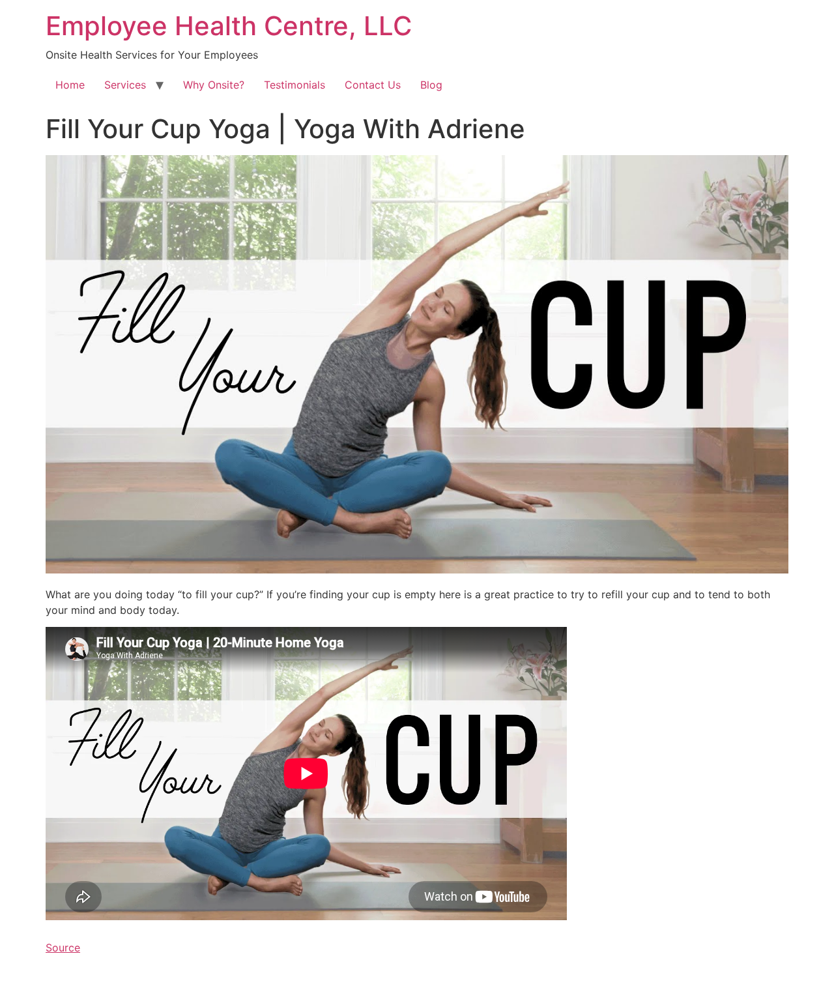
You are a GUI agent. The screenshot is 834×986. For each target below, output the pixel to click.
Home (70, 84)
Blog (431, 84)
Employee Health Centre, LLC (229, 26)
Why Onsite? (213, 84)
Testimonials (294, 84)
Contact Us (373, 84)
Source (63, 947)
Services (125, 84)
